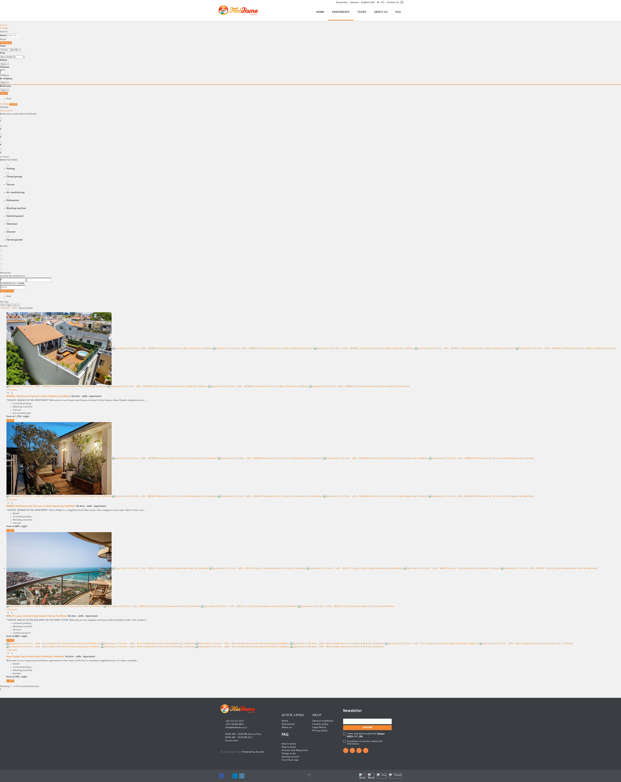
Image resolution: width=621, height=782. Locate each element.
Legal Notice (319, 727)
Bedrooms (5, 86)
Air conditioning (15, 192)
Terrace (10, 184)
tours (361, 12)
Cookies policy (320, 724)
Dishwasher (12, 200)
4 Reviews (11, 650)
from (9, 416)
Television (11, 224)
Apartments (341, 12)
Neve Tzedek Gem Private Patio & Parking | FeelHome (35, 656)
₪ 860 (15, 636)
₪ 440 (15, 677)
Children (4, 67)
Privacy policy (320, 730)
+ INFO (10, 420)
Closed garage (14, 177)
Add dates (5, 43)
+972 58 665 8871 (234, 724)
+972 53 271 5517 (234, 721)
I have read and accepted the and (366, 735)
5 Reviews (11, 390)
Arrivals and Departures (295, 750)
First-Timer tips (290, 760)
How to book (289, 747)
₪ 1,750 (16, 416)
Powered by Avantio (253, 752)
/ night (25, 416)
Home (320, 12)
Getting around (290, 757)
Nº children (6, 79)
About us (381, 12)
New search (6, 111)
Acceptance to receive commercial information (364, 742)
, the (360, 736)
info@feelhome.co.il (236, 727)
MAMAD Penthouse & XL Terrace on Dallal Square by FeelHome (41, 506)
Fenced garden (14, 240)
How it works (289, 744)
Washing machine (16, 208)
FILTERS (4, 28)
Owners (354, 2)
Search (3, 25)
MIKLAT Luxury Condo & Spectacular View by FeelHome (36, 616)
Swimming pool (15, 216)
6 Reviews (11, 500)
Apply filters (7, 291)
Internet (11, 232)
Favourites (342, 2)
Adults (3, 60)
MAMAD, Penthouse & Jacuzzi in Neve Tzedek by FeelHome (38, 396)
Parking (10, 169)
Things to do (289, 753)
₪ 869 (15, 526)
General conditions (322, 721)
